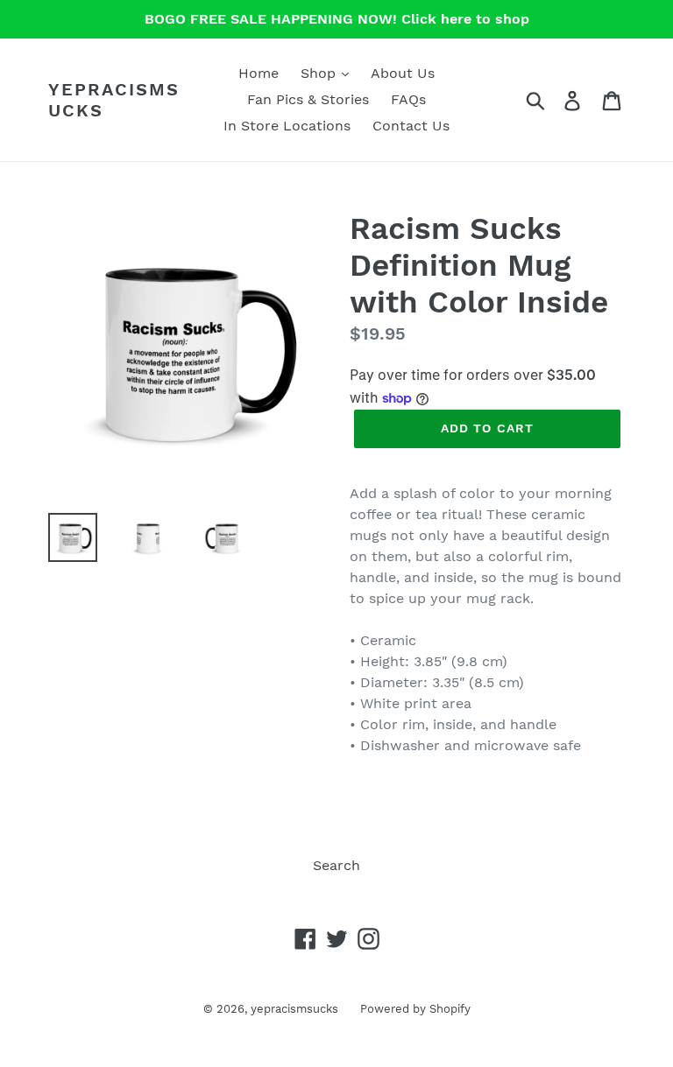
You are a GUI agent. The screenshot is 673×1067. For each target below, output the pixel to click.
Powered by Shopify (415, 1008)
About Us (403, 73)
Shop (320, 73)
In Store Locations (287, 125)
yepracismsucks (114, 100)
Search (336, 865)
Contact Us (411, 125)
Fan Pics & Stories (308, 99)
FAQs (408, 99)
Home (258, 73)
